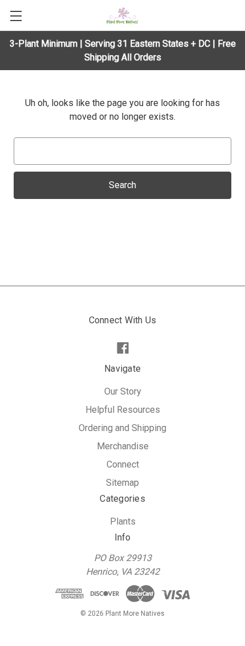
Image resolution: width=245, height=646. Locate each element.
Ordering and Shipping (122, 427)
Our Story (122, 391)
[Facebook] (123, 348)
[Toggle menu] (15, 15)
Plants (123, 521)
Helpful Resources (122, 409)
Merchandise (123, 446)
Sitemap (122, 482)
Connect (123, 464)
